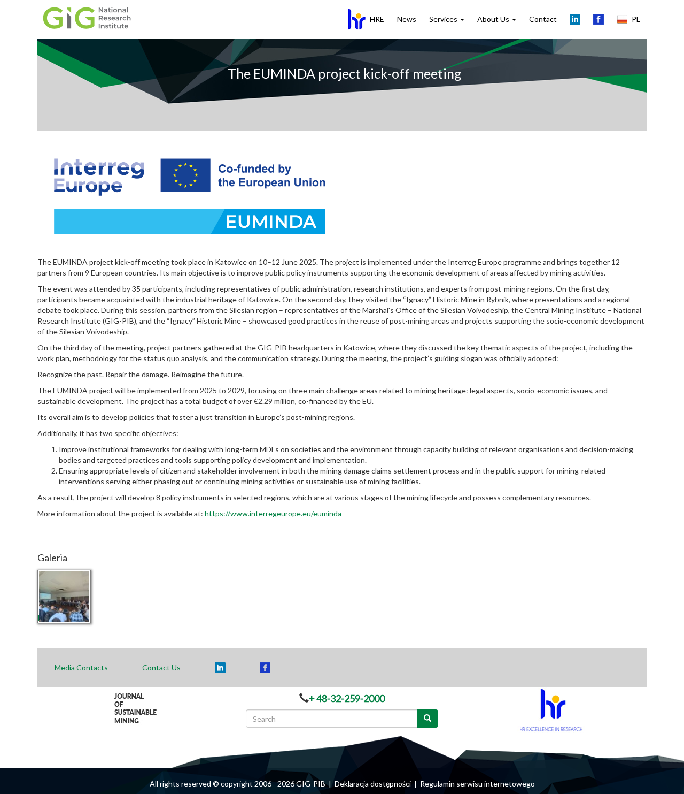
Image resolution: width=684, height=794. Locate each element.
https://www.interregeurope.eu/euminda (273, 513)
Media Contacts (81, 667)
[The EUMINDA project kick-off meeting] (81, 596)
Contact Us (161, 667)
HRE (377, 19)
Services (444, 19)
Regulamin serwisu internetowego (477, 783)
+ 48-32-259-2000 (347, 698)
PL (636, 19)
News (406, 19)
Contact (543, 19)
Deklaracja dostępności (373, 783)
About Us (494, 19)
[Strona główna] (89, 17)
